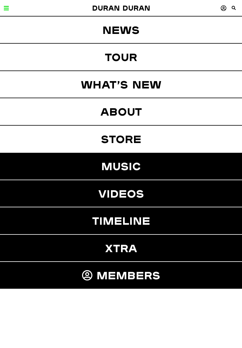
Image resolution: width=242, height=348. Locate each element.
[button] (237, 10)
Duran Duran (121, 8)
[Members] (223, 8)
